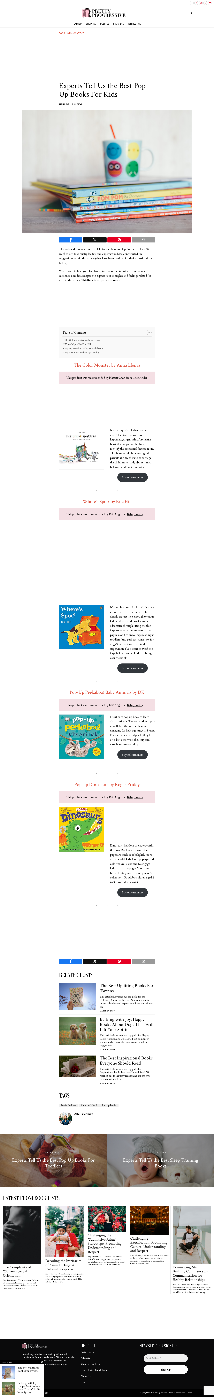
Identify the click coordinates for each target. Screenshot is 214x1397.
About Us (86, 1376)
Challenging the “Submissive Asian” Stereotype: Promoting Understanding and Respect (105, 1243)
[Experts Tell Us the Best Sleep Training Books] (160, 1160)
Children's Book (89, 1105)
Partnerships (87, 1352)
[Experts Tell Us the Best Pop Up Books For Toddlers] (53, 1160)
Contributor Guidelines (94, 1370)
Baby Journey (135, 514)
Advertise (86, 1358)
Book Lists (65, 33)
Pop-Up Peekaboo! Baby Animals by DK (84, 348)
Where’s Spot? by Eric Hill (77, 344)
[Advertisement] (107, 58)
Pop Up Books (109, 1105)
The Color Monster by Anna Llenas (82, 339)
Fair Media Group (185, 1392)
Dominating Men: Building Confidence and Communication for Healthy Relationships (191, 1273)
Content (78, 33)
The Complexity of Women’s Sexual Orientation (17, 1271)
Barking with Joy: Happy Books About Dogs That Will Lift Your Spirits (126, 1024)
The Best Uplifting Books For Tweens (126, 988)
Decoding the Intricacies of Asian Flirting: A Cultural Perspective (63, 1265)
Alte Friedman (83, 1114)
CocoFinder (139, 378)
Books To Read (68, 1105)
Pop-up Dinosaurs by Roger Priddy (81, 352)
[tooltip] (192, 3)
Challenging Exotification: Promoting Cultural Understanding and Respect (148, 1244)
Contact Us (87, 1382)
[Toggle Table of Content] (148, 332)
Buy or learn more (133, 477)
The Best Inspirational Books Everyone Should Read (126, 1061)
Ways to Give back (90, 1364)
